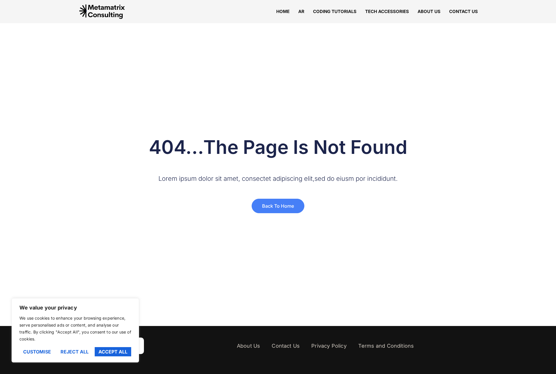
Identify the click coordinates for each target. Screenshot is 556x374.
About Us (429, 11)
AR (301, 11)
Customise (37, 352)
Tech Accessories (387, 11)
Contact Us (463, 11)
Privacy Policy (329, 346)
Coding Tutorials (334, 11)
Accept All (112, 352)
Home (283, 11)
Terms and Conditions (386, 346)
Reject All (75, 352)
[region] (75, 330)
